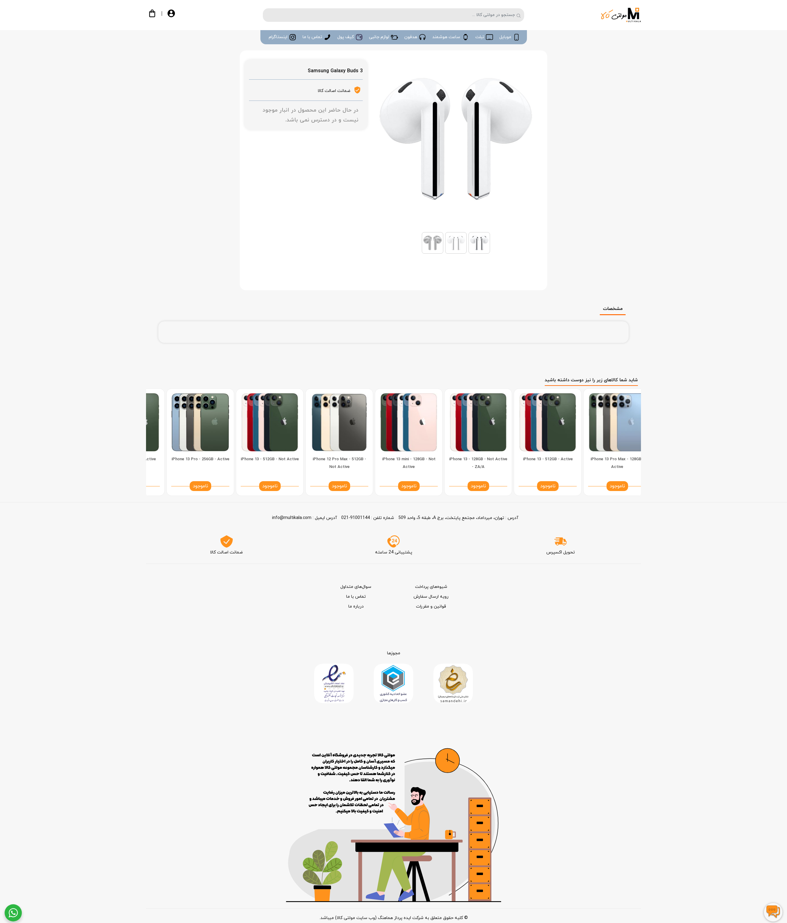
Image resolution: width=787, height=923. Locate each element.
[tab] (620, 305)
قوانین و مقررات (431, 606)
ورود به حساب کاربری (176, 16)
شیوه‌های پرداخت (431, 587)
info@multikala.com (291, 518)
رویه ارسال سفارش (431, 597)
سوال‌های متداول (355, 587)
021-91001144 (355, 518)
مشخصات (613, 309)
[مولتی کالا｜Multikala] (621, 15)
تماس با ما (356, 597)
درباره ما (356, 606)
